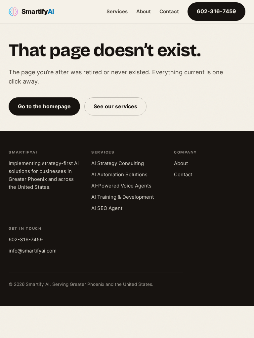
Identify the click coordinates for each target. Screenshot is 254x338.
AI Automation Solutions (119, 174)
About (143, 11)
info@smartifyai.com (33, 251)
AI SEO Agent (106, 208)
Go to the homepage (44, 106)
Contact (169, 11)
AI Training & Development (122, 197)
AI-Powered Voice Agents (121, 186)
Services (117, 11)
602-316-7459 (216, 11)
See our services (115, 106)
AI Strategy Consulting (117, 163)
